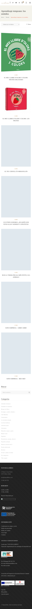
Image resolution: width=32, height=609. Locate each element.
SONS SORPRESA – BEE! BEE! (16, 379)
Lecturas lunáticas (5, 422)
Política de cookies (5, 530)
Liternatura (3, 428)
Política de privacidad (6, 528)
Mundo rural (4, 433)
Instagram (19, 2)
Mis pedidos (4, 592)
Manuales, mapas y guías (7, 431)
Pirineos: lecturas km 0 (6, 444)
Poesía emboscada (5, 447)
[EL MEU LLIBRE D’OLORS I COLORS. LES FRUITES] (16, 99)
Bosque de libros (5, 409)
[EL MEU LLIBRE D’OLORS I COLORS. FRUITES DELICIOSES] (16, 52)
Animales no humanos (6, 406)
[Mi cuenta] (26, 2)
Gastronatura (4, 417)
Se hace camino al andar (7, 452)
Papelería (3, 436)
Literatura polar (5, 425)
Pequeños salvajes (5, 441)
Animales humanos (5, 403)
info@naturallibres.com (11, 563)
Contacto (3, 534)
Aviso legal (4, 532)
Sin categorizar (4, 455)
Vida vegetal (4, 458)
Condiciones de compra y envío (9, 526)
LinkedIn (16, 2)
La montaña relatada (6, 420)
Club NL (3, 589)
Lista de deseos (5, 594)
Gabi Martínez (4, 414)
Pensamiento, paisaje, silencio (8, 439)
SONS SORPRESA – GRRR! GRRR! (16, 328)
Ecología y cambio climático (8, 412)
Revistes (3, 450)
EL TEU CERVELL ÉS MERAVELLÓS (16, 171)
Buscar (29, 392)
